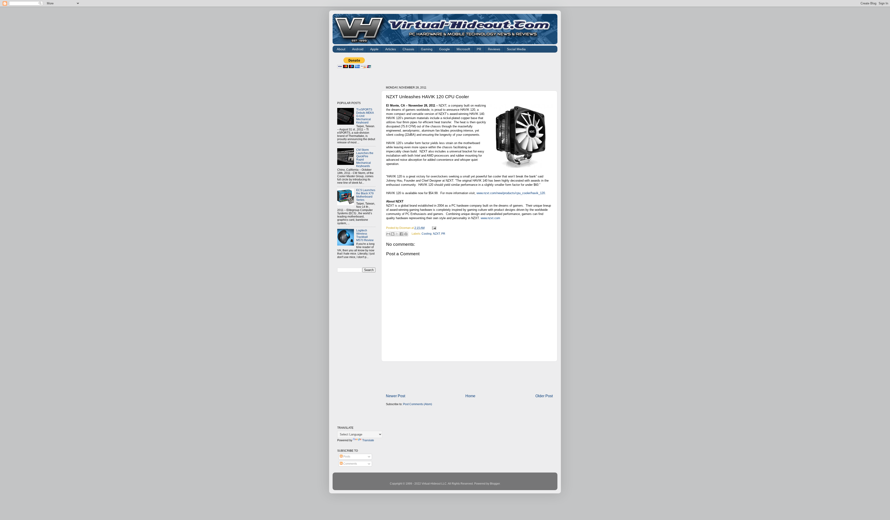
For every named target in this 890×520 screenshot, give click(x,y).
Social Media (516, 49)
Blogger (495, 483)
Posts (346, 456)
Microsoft (463, 49)
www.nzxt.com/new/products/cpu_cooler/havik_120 (511, 193)
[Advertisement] (470, 67)
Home (470, 396)
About (341, 49)
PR (479, 49)
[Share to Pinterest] (406, 234)
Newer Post (395, 396)
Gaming (426, 49)
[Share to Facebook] (401, 234)
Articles (390, 49)
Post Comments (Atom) (417, 404)
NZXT (436, 233)
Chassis (408, 49)
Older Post (544, 396)
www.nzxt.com (490, 218)
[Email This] (388, 234)
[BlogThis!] (392, 234)
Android (357, 49)
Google (444, 49)
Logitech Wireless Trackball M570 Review (365, 235)
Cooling (427, 233)
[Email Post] (433, 227)
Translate (368, 440)
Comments (350, 463)
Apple (374, 49)
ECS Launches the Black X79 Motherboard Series (365, 195)
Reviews (494, 49)
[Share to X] (397, 234)
